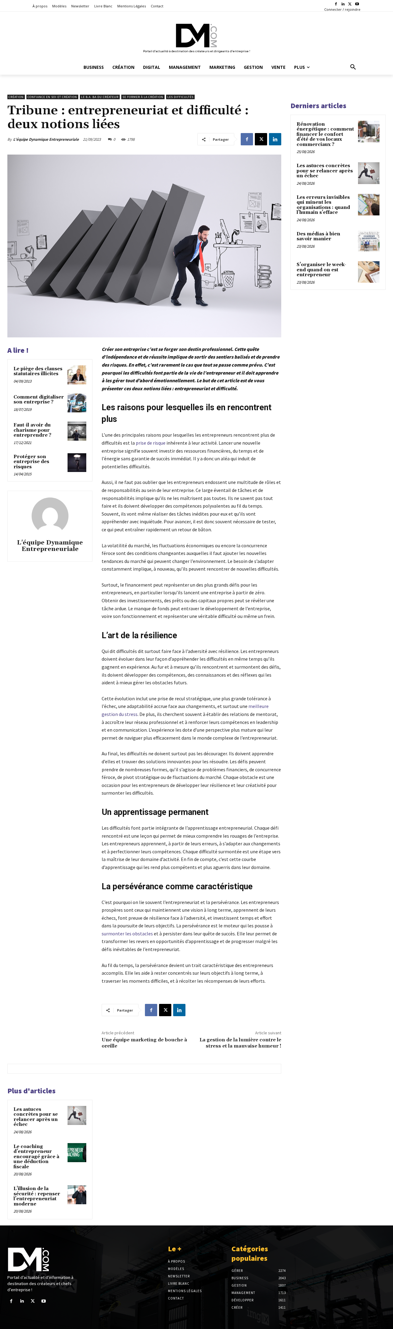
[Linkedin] (343, 4)
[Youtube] (356, 4)
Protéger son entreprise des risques (31, 462)
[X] (349, 4)
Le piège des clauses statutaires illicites (38, 371)
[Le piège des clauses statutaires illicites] (77, 374)
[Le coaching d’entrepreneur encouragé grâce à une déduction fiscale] (77, 1152)
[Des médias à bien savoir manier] (368, 241)
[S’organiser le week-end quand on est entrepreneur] (368, 272)
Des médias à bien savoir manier (318, 236)
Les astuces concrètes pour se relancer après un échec (36, 1117)
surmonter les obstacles (127, 933)
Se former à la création (143, 97)
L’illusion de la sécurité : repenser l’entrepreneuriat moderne (37, 1196)
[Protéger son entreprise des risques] (77, 462)
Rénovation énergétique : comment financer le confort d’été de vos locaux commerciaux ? (325, 134)
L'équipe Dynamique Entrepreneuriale (46, 139)
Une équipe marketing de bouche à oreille (144, 1043)
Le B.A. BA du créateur (100, 97)
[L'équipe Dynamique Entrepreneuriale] (50, 515)
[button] (353, 67)
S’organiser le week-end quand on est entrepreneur (321, 270)
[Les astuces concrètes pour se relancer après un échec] (77, 1115)
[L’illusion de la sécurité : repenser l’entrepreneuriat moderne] (77, 1194)
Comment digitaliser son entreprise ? (39, 399)
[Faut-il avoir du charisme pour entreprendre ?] (77, 431)
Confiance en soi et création (52, 97)
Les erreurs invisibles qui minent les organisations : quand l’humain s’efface (323, 205)
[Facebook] (336, 4)
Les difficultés (180, 97)
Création (16, 97)
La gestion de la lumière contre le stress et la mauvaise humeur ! (240, 1043)
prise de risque (150, 443)
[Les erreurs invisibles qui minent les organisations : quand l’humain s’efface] (368, 204)
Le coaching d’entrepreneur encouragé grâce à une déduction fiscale (36, 1157)
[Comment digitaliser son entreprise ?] (77, 403)
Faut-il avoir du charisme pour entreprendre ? (32, 430)
